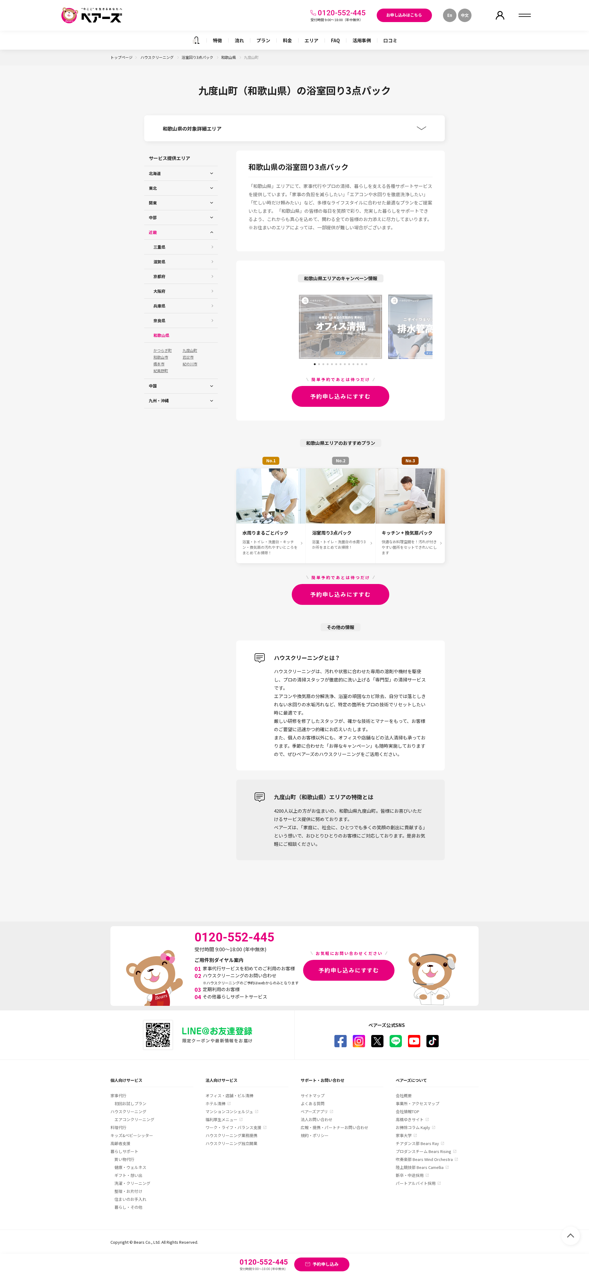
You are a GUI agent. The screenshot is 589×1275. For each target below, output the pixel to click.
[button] (315, 362)
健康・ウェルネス (130, 1167)
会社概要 (404, 1095)
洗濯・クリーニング (132, 1183)
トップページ (121, 57)
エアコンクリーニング (134, 1119)
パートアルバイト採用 (416, 1183)
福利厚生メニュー (221, 1119)
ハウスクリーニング (158, 57)
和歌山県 (229, 57)
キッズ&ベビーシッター (131, 1135)
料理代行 (118, 1127)
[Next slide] (410, 327)
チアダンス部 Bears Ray (417, 1143)
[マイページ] (500, 15)
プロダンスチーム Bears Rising (423, 1151)
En (449, 15)
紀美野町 (160, 370)
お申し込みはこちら (404, 15)
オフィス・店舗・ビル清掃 (229, 1095)
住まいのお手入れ (130, 1199)
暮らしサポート (124, 1151)
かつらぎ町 (162, 350)
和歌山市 (160, 357)
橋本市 (158, 363)
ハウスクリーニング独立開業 (231, 1143)
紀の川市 (190, 363)
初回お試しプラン (130, 1103)
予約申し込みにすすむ (340, 396)
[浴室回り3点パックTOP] (196, 40)
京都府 (159, 276)
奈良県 (159, 320)
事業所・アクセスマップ (417, 1103)
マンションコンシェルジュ (229, 1111)
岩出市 (188, 357)
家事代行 (118, 1095)
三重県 (159, 247)
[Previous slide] (271, 327)
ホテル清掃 (215, 1103)
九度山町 (190, 350)
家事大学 (404, 1135)
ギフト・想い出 (128, 1175)
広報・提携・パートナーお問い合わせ (334, 1127)
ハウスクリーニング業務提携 (231, 1135)
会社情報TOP (407, 1111)
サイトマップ (313, 1095)
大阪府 (159, 291)
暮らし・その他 (128, 1207)
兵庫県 (159, 306)
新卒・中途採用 (410, 1175)
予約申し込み (325, 1264)
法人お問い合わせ (317, 1119)
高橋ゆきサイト (410, 1119)
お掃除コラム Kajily (413, 1127)
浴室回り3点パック (198, 57)
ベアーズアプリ (314, 1111)
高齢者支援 (120, 1143)
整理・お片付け (128, 1191)
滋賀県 (159, 262)
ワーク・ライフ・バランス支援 (233, 1127)
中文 (465, 15)
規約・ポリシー (315, 1135)
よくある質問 (313, 1103)
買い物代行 (124, 1159)
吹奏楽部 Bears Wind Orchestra (424, 1159)
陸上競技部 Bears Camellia (420, 1167)
